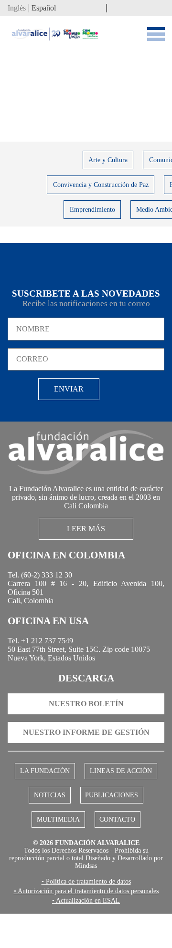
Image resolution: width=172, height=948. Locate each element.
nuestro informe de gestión (86, 749)
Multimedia (60, 839)
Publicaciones (110, 814)
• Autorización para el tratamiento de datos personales (86, 920)
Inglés (17, 9)
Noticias (50, 814)
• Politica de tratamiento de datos (86, 906)
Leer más (86, 535)
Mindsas (92, 890)
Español (44, 9)
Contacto (115, 839)
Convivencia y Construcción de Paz (101, 186)
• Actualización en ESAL (86, 934)
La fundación (46, 788)
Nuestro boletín (86, 721)
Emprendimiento (92, 211)
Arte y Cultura (108, 161)
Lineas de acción (119, 788)
